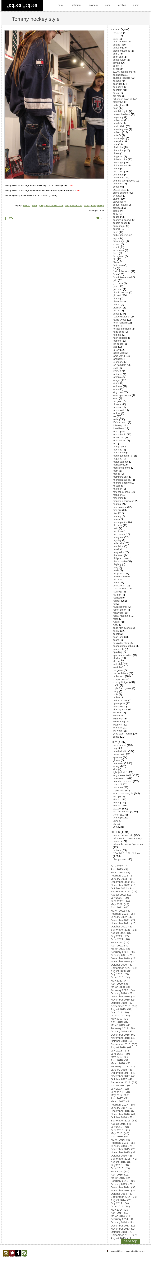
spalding (117, 652)
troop (115, 691)
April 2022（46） (121, 907)
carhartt (117, 132)
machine (117, 449)
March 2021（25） (122, 948)
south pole (118, 649)
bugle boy (118, 117)
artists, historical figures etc (128, 844)
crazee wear (119, 189)
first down (118, 265)
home (61, 5)
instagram (76, 5)
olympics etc (120, 859)
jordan (116, 377)
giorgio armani (120, 292)
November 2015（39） (124, 1152)
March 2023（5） (121, 872)
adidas (116, 44)
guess (116, 313)
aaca (115, 38)
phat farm (118, 555)
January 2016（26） (123, 1146)
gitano (116, 298)
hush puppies (120, 337)
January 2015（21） (123, 1184)
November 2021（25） (124, 923)
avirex (116, 68)
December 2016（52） (124, 1111)
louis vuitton (119, 440)
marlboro (118, 464)
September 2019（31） (125, 1006)
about (136, 5)
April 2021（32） (121, 945)
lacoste (117, 407)
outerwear (118, 778)
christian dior (120, 159)
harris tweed (119, 319)
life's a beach (120, 422)
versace (117, 706)
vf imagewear (120, 709)
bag (115, 748)
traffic (116, 685)
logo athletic (119, 434)
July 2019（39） (120, 1012)
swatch (117, 667)
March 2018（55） (122, 1063)
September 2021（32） (125, 929)
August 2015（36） (122, 1161)
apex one (118, 56)
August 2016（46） (122, 1123)
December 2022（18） (124, 881)
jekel (115, 368)
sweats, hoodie (121, 811)
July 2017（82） (120, 1088)
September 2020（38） (125, 967)
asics (116, 65)
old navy (117, 525)
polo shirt (118, 787)
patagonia (118, 537)
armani (116, 62)
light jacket (119, 772)
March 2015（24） (122, 1177)
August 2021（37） (122, 932)
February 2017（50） (123, 1104)
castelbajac (119, 138)
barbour (117, 81)
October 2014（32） (123, 1193)
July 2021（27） (120, 936)
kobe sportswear (122, 395)
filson (116, 262)
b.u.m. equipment (122, 71)
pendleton (118, 546)
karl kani (117, 386)
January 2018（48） (123, 1069)
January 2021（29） (123, 955)
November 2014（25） (124, 1190)
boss (115, 108)
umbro (116, 697)
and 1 (116, 53)
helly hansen (120, 322)
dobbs (116, 217)
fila (114, 259)
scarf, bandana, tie (73, 205)
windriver (118, 718)
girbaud (117, 295)
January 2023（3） (122, 878)
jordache (117, 374)
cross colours (120, 192)
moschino (118, 498)
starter (116, 658)
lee (114, 416)
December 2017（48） (124, 1072)
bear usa (117, 83)
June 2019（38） (121, 1015)
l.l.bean (117, 404)
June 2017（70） (121, 1092)
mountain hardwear (123, 501)
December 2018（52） (124, 1034)
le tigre (116, 413)
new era (117, 510)
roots (115, 619)
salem (116, 631)
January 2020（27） (123, 993)
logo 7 (116, 431)
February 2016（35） (123, 1142)
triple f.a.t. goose (122, 688)
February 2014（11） (123, 1219)
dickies (117, 208)
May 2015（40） (121, 1171)
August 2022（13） (122, 894)
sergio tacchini (121, 643)
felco (115, 253)
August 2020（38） (122, 971)
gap (115, 286)
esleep (116, 244)
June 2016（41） (121, 1130)
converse (118, 183)
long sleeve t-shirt (54, 205)
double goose (120, 223)
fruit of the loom (121, 271)
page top (130, 1241)
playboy (117, 564)
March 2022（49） (122, 910)
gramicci (117, 307)
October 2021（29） (123, 926)
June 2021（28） (121, 939)
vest (115, 826)
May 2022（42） (121, 904)
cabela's (117, 123)
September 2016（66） (125, 1120)
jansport (117, 359)
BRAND (26, 205)
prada (116, 570)
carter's (117, 135)
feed (24, 1253)
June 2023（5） (120, 866)
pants (116, 784)
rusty (115, 625)
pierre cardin (120, 561)
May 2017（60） (121, 1095)
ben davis (118, 87)
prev (9, 218)
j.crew (116, 350)
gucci (116, 310)
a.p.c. (116, 35)
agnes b (117, 47)
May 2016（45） (121, 1133)
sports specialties (122, 655)
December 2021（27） (124, 920)
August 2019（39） (122, 1009)
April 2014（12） (121, 1212)
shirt (115, 799)
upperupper (119, 703)
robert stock (119, 609)
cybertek (117, 195)
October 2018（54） (123, 1041)
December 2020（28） (124, 958)
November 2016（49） (124, 1114)
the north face (120, 673)
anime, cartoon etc (123, 835)
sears (116, 640)
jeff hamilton (119, 365)
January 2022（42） (123, 917)
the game (118, 670)
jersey (42, 205)
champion (118, 150)
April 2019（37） (121, 1022)
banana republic (121, 77)
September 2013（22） (125, 1235)
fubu (115, 274)
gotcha (116, 304)
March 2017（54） (122, 1101)
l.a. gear (117, 401)
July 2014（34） (120, 1203)
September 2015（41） (125, 1158)
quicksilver (119, 585)
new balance (120, 507)
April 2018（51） (121, 1060)
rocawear (118, 612)
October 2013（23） (123, 1231)
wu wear (117, 730)
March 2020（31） (122, 986)
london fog (118, 437)
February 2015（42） (123, 1180)
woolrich (117, 724)
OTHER (115, 832)
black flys (118, 102)
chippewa (118, 156)
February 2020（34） (123, 990)
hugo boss (118, 331)
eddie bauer (119, 235)
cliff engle (118, 162)
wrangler (117, 727)
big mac (117, 96)
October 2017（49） (123, 1079)
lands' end (118, 410)
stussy (116, 661)
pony (115, 567)
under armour (120, 700)
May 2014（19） (121, 1209)
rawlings (117, 591)
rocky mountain (121, 615)
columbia (118, 177)
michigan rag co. (122, 479)
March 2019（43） (122, 1025)
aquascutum (119, 59)
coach (116, 168)
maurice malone (121, 467)
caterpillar (118, 141)
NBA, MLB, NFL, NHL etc (127, 853)
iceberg (117, 340)
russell (116, 621)
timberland (118, 676)
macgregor (119, 446)
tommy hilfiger (97, 205)
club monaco (120, 165)
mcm (115, 470)
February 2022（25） (123, 913)
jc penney (118, 362)
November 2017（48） (124, 1076)
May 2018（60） (121, 1056)
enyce (116, 238)
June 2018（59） (121, 1053)
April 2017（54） (121, 1098)
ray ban (117, 594)
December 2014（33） (124, 1187)
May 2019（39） (121, 1018)
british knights (120, 111)
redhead (117, 597)
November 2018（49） (124, 1037)
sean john (118, 637)
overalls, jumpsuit (122, 781)
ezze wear (118, 250)
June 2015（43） (121, 1168)
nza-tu (116, 519)
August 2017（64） (122, 1085)
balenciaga (119, 75)
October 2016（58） (123, 1117)
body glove (119, 105)
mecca (116, 473)
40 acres (117, 32)
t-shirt (116, 814)
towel (116, 820)
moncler (117, 494)
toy (114, 823)
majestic (117, 458)
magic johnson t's (122, 455)
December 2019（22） (124, 996)
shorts (87, 205)
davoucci (118, 201)
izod (115, 346)
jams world (119, 356)
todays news (120, 679)
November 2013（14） (124, 1228)
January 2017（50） (123, 1107)
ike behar (118, 343)
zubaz (116, 736)
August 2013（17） (122, 1238)
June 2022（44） (121, 901)
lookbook (93, 5)
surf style (118, 664)
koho (115, 398)
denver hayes (120, 204)
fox (114, 268)
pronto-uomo (120, 576)
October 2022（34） (123, 888)
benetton (117, 90)
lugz (115, 443)
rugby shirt (119, 790)
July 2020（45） (120, 974)
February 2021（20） (123, 952)
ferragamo (118, 256)
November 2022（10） (124, 885)
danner (116, 198)
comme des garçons (124, 180)
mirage (116, 485)
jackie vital (119, 352)
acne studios (120, 41)
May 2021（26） (121, 942)
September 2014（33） (125, 1196)
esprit (116, 247)
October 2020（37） (123, 964)
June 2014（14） (121, 1206)
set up (116, 796)
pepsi (116, 549)
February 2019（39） (123, 1028)
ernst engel (119, 241)
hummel (117, 334)
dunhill (116, 229)
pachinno (118, 531)
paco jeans (119, 534)
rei (114, 603)
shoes (116, 802)
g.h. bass (118, 283)
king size (118, 392)
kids (115, 769)
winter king (119, 721)
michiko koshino (122, 482)
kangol (116, 380)
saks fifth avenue (122, 627)
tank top (117, 817)
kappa (116, 383)
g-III (115, 280)
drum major (119, 226)
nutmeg (117, 516)
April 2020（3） (120, 983)
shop (107, 5)
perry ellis (118, 552)
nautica (117, 504)
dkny (115, 214)
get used (117, 289)
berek (116, 93)
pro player (118, 573)
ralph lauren (119, 588)
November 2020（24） (124, 961)
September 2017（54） (125, 1082)
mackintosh (119, 452)
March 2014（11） (122, 1216)
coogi (116, 186)
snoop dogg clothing (124, 646)
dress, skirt (119, 754)
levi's (115, 419)
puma (116, 582)
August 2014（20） (122, 1200)
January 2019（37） (123, 1031)
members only (120, 476)
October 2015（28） (123, 1155)
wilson (116, 715)
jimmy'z (117, 371)
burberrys (118, 120)
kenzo (116, 389)
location (122, 5)
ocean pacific (120, 522)
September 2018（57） (125, 1044)
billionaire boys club (124, 99)
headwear (118, 763)
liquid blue (118, 428)
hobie (116, 325)
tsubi (115, 694)
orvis (115, 528)
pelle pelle (118, 543)
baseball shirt (120, 751)
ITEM (34, 205)
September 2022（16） (125, 891)
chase (116, 153)
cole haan (118, 174)
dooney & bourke (122, 220)
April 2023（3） (120, 869)
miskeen (117, 488)
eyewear (117, 757)
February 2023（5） (123, 875)
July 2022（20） (120, 897)
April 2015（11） (121, 1174)
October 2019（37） (123, 1002)
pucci (116, 579)
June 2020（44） (121, 977)
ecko (115, 232)
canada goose (120, 129)
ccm (115, 144)
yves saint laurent (122, 733)
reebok (116, 600)
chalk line (118, 147)
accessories (119, 745)
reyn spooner (120, 606)
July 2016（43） (120, 1126)
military (117, 850)
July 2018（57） (120, 1050)
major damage (120, 461)
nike (115, 513)
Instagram (6, 1253)
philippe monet (121, 558)
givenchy (118, 301)
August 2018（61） (122, 1047)
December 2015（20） (124, 1149)
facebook (18, 1253)
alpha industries (121, 50)
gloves (116, 760)
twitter (12, 1253)
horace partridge (122, 328)
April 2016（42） (121, 1136)
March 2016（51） (122, 1139)
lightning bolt (120, 425)
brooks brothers (121, 114)
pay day (117, 540)
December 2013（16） (124, 1225)
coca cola (118, 171)
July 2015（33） (120, 1165)
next (100, 218)
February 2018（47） (123, 1066)
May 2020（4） (120, 980)
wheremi (117, 712)
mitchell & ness (121, 492)
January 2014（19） (123, 1222)
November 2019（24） (124, 999)
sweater (117, 808)
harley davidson (121, 316)
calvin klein (119, 126)
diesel (116, 210)
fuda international (122, 277)
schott (116, 634)
